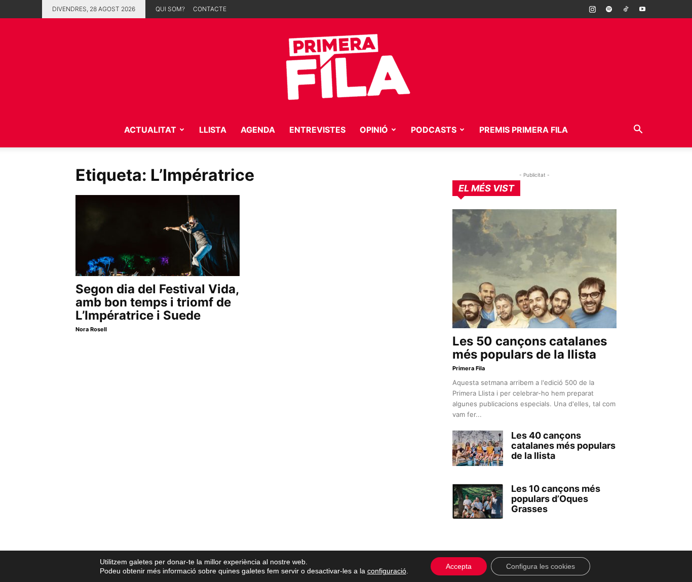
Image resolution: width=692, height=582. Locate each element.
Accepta (459, 566)
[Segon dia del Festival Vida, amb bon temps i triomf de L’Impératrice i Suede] (157, 235)
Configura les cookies (540, 566)
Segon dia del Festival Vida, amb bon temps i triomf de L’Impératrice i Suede (157, 302)
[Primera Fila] (346, 65)
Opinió (374, 130)
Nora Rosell (91, 329)
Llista (212, 130)
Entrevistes (317, 130)
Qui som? (170, 9)
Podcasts (433, 130)
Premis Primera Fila (523, 130)
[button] (638, 130)
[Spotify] (609, 9)
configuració (386, 571)
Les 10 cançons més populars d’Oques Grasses (555, 498)
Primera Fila (468, 368)
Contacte (209, 9)
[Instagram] (592, 9)
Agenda (258, 130)
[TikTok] (625, 9)
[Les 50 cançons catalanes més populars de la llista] (534, 268)
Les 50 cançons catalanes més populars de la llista (529, 348)
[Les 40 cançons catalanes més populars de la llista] (477, 448)
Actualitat (150, 130)
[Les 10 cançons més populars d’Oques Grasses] (477, 501)
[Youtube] (642, 9)
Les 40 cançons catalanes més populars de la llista (563, 445)
